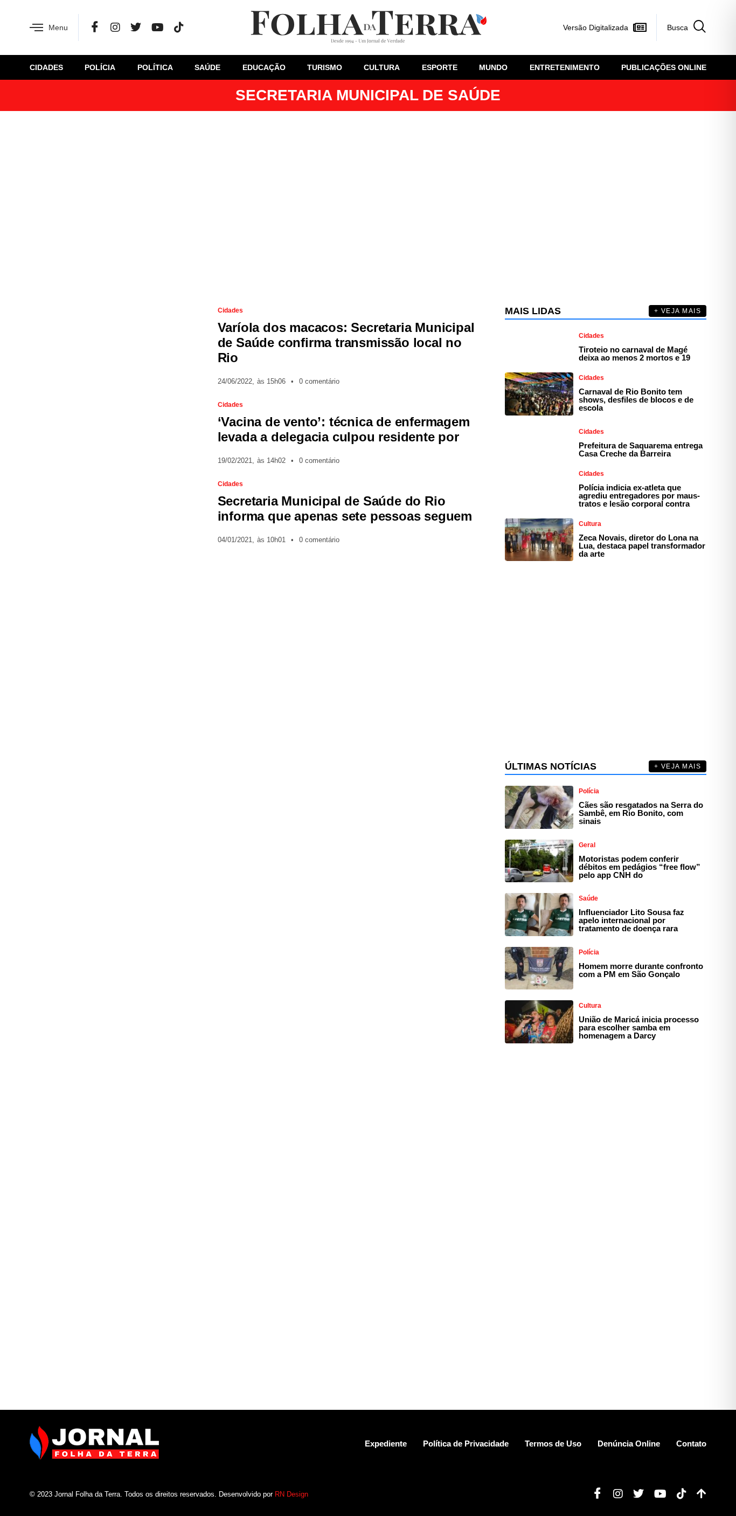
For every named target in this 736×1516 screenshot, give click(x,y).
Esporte (439, 67)
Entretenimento (565, 67)
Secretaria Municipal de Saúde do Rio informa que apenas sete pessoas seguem (345, 508)
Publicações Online (663, 67)
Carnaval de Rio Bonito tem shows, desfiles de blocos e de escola (636, 399)
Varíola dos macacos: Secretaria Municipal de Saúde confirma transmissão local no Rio (346, 342)
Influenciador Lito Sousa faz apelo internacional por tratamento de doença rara (631, 920)
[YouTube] (157, 27)
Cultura (382, 67)
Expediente (386, 1443)
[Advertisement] (368, 208)
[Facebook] (94, 27)
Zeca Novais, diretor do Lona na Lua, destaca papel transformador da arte (642, 545)
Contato (691, 1443)
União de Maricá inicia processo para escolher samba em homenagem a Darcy (639, 1027)
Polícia (100, 67)
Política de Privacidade (466, 1443)
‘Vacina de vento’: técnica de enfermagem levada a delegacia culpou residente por (344, 429)
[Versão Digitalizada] (639, 27)
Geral (587, 845)
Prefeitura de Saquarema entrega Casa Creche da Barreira (641, 449)
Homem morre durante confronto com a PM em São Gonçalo (641, 970)
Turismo (324, 67)
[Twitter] (135, 27)
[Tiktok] (677, 1494)
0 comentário (319, 381)
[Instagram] (115, 27)
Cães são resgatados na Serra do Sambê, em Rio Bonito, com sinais (641, 813)
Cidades (46, 67)
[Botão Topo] (697, 1494)
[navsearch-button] (681, 27)
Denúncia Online (629, 1443)
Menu (58, 27)
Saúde (207, 67)
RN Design (291, 1494)
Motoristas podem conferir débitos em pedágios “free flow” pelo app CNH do (639, 867)
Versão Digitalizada (595, 27)
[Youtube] (656, 1494)
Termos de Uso (553, 1443)
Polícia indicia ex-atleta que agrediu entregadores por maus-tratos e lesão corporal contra (639, 495)
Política (155, 67)
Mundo (493, 67)
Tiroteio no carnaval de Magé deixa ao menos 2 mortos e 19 (634, 353)
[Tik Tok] (179, 27)
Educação (264, 67)
